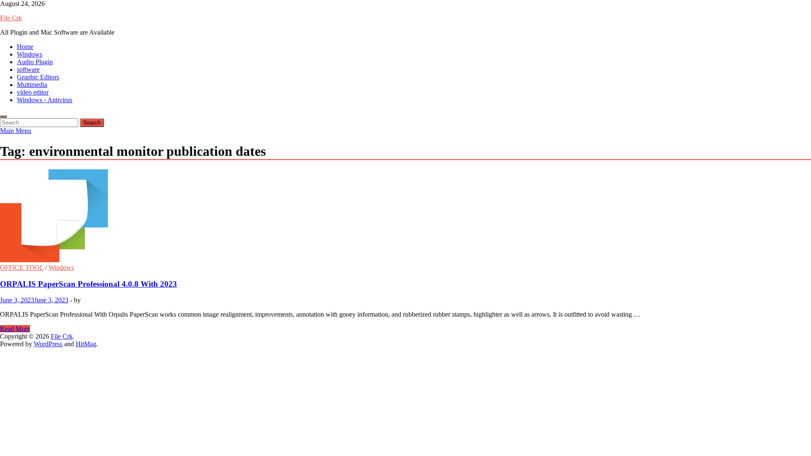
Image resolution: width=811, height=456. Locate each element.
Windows (29, 54)
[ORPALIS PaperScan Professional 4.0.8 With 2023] (405, 216)
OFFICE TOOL (22, 267)
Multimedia (32, 84)
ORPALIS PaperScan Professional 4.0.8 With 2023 (88, 284)
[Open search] (3, 116)
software (28, 69)
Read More (15, 328)
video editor (33, 92)
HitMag (86, 343)
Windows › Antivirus (44, 99)
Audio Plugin (35, 61)
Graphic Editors (38, 77)
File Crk (11, 18)
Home (25, 46)
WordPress (48, 343)
